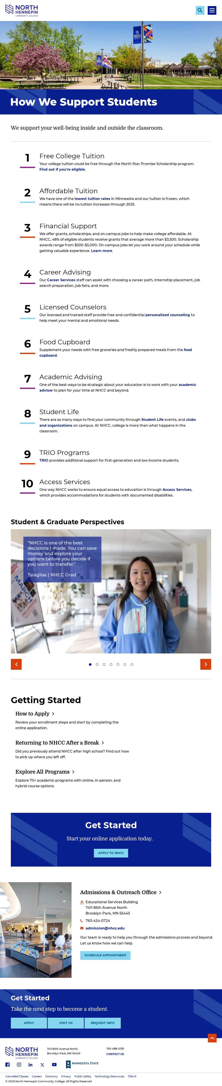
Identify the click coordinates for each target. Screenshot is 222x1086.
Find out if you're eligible (62, 169)
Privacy (66, 1076)
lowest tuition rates (92, 199)
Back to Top (212, 1038)
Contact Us (115, 1054)
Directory (51, 1076)
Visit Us (66, 1023)
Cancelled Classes (16, 1076)
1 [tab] (90, 664)
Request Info (103, 1023)
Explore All (42, 772)
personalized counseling (167, 315)
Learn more (101, 251)
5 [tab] (118, 664)
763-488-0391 (115, 1048)
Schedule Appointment (105, 955)
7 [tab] (132, 664)
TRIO (43, 460)
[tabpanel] (111, 592)
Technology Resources (109, 1076)
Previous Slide (16, 664)
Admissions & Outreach (118, 892)
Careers (37, 1076)
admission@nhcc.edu (105, 928)
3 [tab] (104, 664)
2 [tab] (97, 664)
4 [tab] (111, 664)
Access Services (177, 490)
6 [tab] (125, 664)
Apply (29, 1023)
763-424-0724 (98, 921)
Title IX (132, 1076)
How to (32, 714)
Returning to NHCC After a (57, 743)
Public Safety (82, 1076)
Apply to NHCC (111, 853)
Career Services (61, 280)
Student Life (152, 420)
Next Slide (205, 664)
